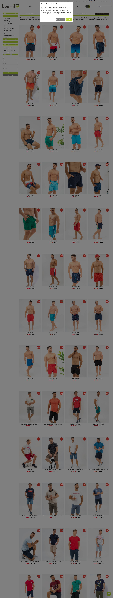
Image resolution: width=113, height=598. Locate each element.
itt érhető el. (59, 13)
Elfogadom (68, 19)
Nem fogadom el (60, 19)
